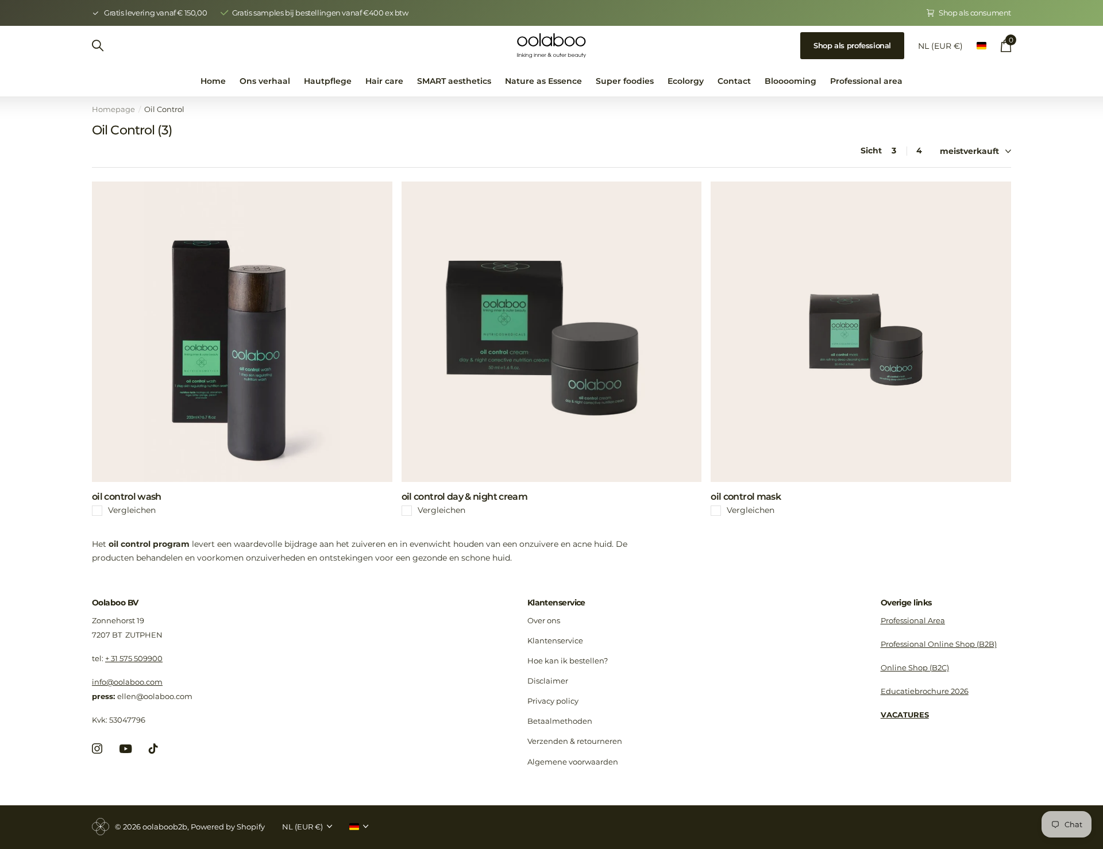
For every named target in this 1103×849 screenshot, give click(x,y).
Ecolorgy (686, 81)
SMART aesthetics (454, 81)
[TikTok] (153, 748)
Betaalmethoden (559, 720)
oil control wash (126, 496)
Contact (734, 81)
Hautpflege (328, 81)
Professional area (866, 81)
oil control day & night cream (464, 496)
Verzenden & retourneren (574, 741)
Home (213, 81)
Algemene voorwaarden (572, 761)
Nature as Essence (543, 81)
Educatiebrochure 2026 (925, 691)
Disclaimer (547, 680)
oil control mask (746, 496)
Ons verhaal (265, 81)
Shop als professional (852, 45)
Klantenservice (556, 602)
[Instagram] (97, 748)
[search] (97, 46)
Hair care (384, 81)
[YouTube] (125, 748)
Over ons (543, 620)
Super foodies (625, 81)
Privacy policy (553, 700)
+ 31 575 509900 (134, 658)
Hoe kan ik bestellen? (567, 660)
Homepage (113, 109)
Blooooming (790, 81)
